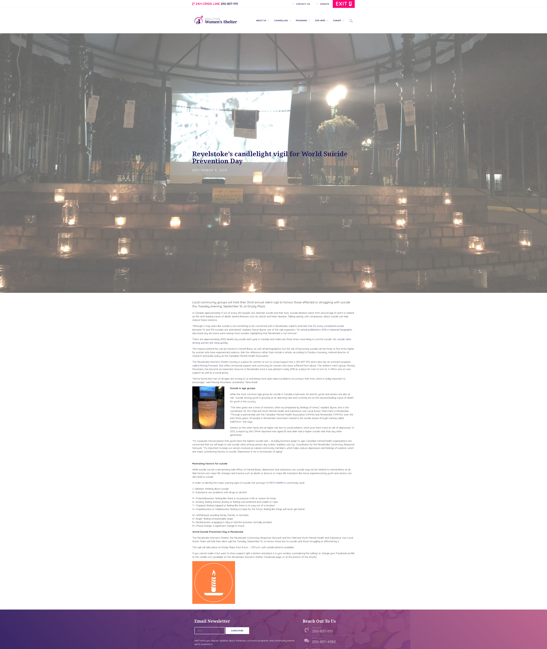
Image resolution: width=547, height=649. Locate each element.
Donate (324, 4)
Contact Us (302, 4)
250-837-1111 (216, 4)
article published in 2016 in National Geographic (326, 329)
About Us (261, 20)
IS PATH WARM (275, 482)
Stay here (320, 20)
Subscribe (237, 630)
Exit (342, 3)
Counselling (281, 20)
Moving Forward (208, 365)
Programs (301, 20)
